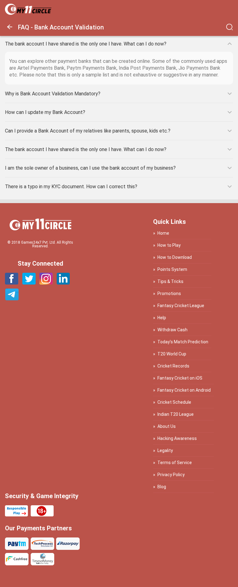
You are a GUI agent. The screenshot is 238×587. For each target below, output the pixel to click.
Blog (161, 486)
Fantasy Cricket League (180, 305)
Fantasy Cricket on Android (184, 390)
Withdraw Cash (172, 329)
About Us (166, 426)
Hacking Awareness (177, 438)
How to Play (169, 245)
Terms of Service (174, 462)
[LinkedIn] (63, 283)
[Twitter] (29, 283)
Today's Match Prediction (182, 341)
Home (163, 233)
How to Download (174, 257)
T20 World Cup (171, 353)
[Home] (28, 13)
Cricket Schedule (174, 402)
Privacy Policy (171, 474)
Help (161, 317)
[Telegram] (12, 299)
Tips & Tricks (170, 281)
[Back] (11, 30)
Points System (172, 269)
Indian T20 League (175, 414)
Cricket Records (173, 365)
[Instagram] (46, 283)
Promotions (169, 293)
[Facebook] (12, 283)
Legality (165, 450)
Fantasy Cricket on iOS (179, 378)
